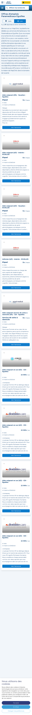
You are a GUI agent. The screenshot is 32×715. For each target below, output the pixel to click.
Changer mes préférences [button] (16, 711)
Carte (9, 21)
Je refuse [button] (16, 707)
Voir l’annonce (16, 127)
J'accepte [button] (16, 703)
